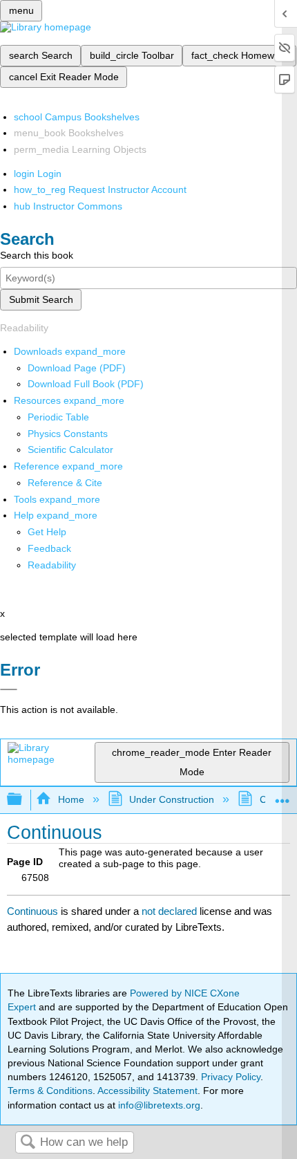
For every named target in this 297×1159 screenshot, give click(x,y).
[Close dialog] (8, 689)
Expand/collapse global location (282, 795)
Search (27, 1142)
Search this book (36, 255)
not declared (171, 911)
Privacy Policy (230, 1076)
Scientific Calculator (70, 449)
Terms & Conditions (50, 1090)
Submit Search (41, 299)
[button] (49, 548)
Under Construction (171, 799)
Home (70, 799)
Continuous (32, 911)
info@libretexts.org (157, 1105)
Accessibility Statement (147, 1090)
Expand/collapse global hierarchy (23, 799)
